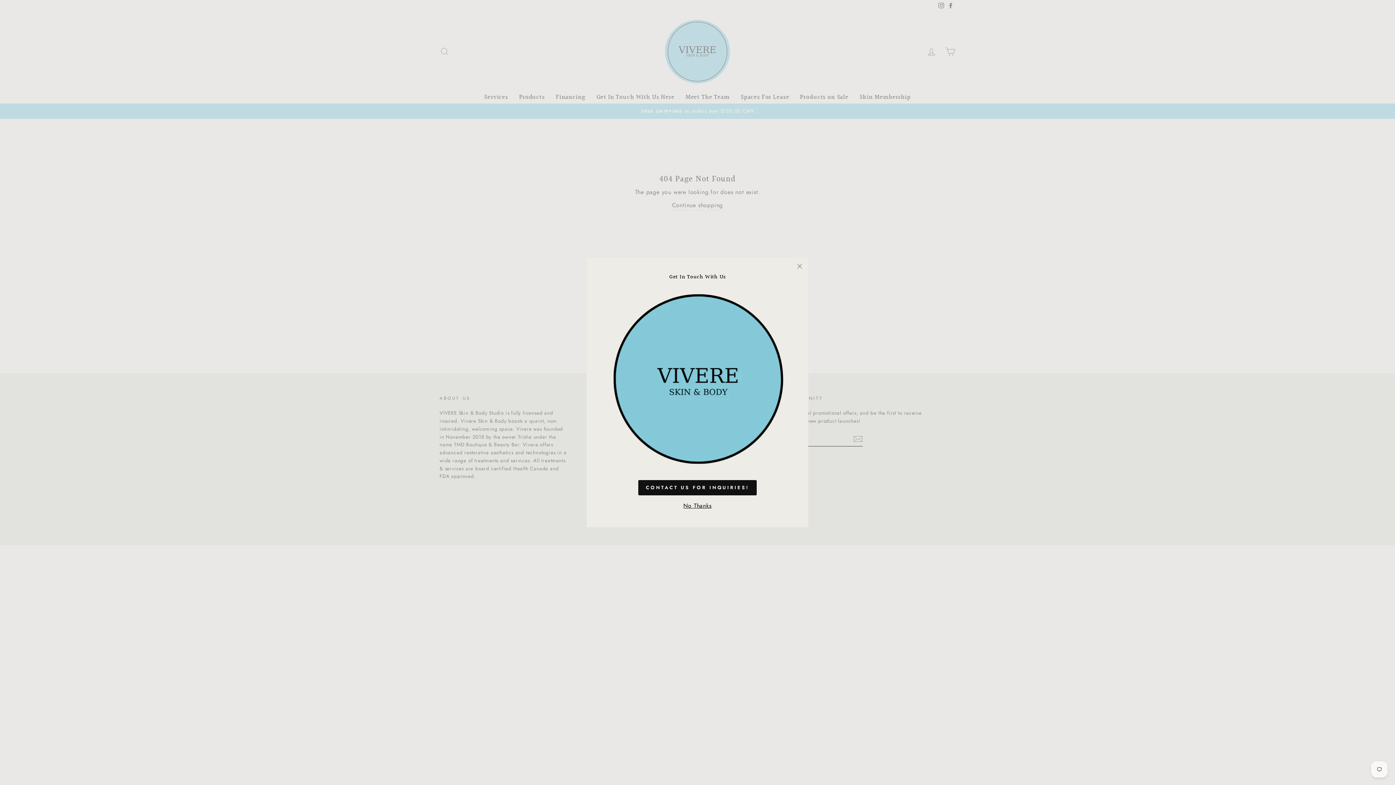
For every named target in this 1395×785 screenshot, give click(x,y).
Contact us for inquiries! (697, 487)
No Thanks (697, 506)
